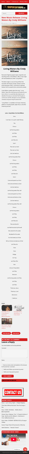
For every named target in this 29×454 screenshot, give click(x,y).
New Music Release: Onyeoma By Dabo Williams (7, 326)
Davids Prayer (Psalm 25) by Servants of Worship (13, 425)
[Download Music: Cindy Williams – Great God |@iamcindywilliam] (7, 308)
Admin (15, 23)
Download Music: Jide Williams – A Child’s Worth (18, 313)
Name (3, 360)
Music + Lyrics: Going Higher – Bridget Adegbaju (13, 403)
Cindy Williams (6, 333)
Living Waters (16, 333)
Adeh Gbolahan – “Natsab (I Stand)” (10, 427)
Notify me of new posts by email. (11, 372)
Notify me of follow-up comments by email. (13, 369)
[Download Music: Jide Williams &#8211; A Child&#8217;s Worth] (19, 308)
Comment (4, 348)
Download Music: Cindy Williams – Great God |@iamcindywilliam (6, 314)
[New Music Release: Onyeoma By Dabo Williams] (7, 321)
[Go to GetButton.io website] (25, 452)
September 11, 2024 (7, 23)
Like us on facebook (9, 380)
